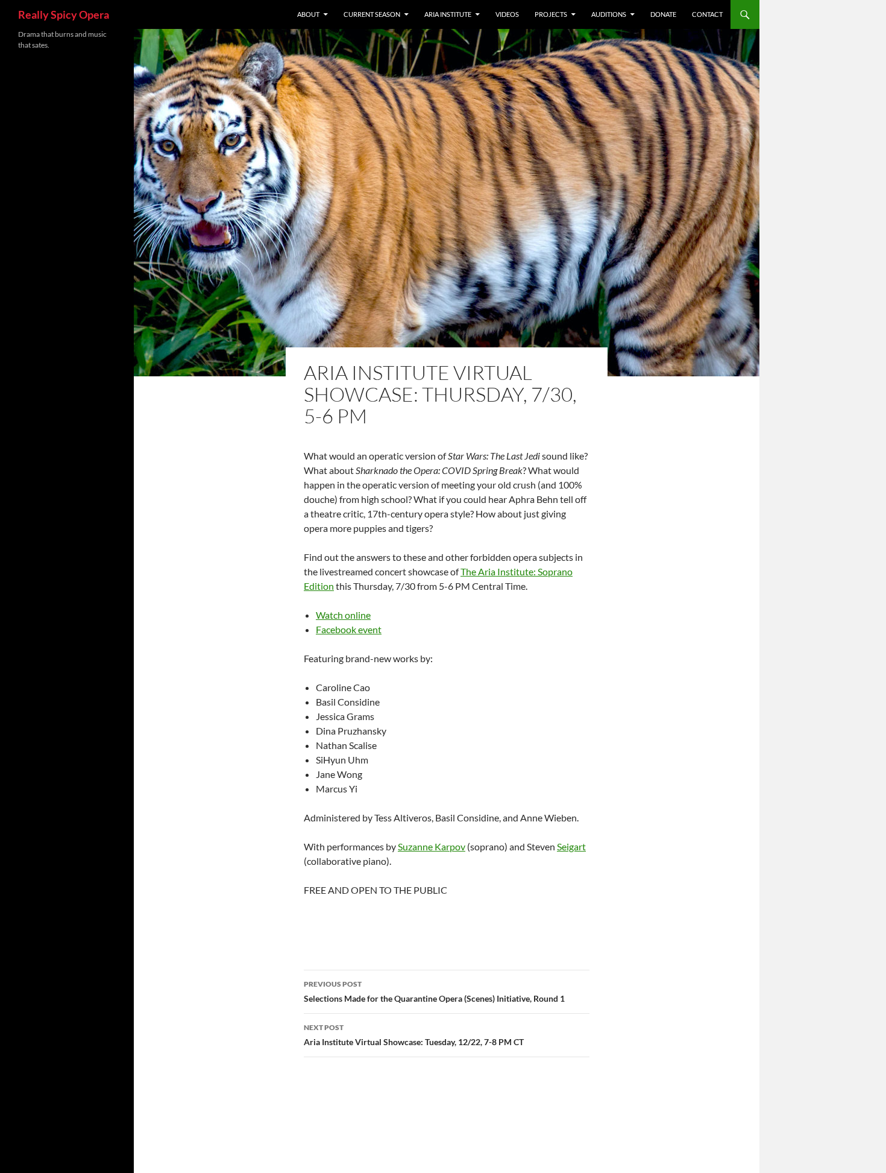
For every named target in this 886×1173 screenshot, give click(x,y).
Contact (707, 14)
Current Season (372, 14)
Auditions (608, 14)
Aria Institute (447, 14)
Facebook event (349, 629)
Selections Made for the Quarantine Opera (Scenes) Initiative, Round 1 (434, 991)
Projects (551, 14)
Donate (663, 14)
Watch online (343, 615)
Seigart (571, 846)
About (308, 14)
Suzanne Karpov (431, 846)
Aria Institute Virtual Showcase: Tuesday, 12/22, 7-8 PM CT (414, 1035)
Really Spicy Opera (63, 14)
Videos (507, 14)
